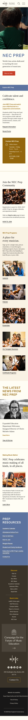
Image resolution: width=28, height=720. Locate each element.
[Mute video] (20, 45)
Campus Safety (14, 606)
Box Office (14, 578)
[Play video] (24, 46)
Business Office (14, 586)
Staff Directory (14, 604)
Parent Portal (7, 131)
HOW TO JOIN (7, 221)
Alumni (14, 616)
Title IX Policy (14, 699)
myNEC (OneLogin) (14, 601)
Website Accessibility (14, 692)
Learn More (6, 504)
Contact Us (14, 680)
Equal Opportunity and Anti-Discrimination (15, 696)
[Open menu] (23, 3)
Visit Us (14, 573)
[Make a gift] (14, 638)
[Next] (25, 409)
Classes (5, 302)
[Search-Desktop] (19, 3)
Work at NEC (14, 589)
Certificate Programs (9, 373)
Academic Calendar (14, 584)
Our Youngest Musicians (10, 349)
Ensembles (6, 325)
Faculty (14, 576)
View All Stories (8, 440)
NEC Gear (14, 619)
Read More (6, 435)
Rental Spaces (14, 611)
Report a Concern (14, 609)
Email (11, 158)
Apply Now (14, 591)
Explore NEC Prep (8, 87)
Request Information (9, 127)
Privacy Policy (14, 703)
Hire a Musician (14, 614)
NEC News (14, 581)
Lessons (5, 278)
